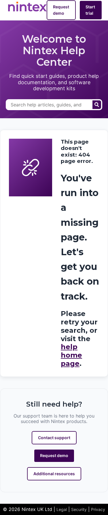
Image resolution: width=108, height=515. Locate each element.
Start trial (90, 10)
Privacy (98, 509)
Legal (61, 509)
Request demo (61, 10)
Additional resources (54, 473)
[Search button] (96, 104)
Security (79, 509)
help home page (71, 355)
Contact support (54, 437)
